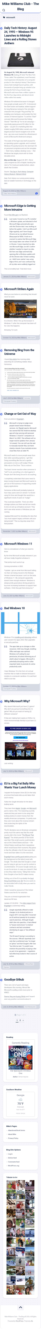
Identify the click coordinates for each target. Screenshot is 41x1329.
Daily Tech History (10, 193)
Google (23, 808)
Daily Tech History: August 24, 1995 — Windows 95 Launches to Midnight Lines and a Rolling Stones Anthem (20, 35)
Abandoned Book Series (16, 1130)
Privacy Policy (13, 1138)
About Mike (12, 1134)
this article (13, 359)
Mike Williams (21, 191)
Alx (32, 1321)
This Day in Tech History (18, 172)
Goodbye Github (14, 979)
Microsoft (31, 276)
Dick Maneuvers (30, 1007)
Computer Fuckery (10, 401)
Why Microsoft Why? (17, 701)
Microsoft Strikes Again (19, 289)
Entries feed (12, 1158)
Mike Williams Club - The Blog (20, 6)
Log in (10, 1154)
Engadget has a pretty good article (16, 857)
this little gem (14, 215)
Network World (21, 174)
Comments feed (13, 1162)
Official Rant (29, 964)
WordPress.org (13, 1166)
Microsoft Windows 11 (18, 543)
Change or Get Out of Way (20, 413)
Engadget (20, 419)
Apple (18, 808)
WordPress (19, 1321)
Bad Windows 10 (14, 608)
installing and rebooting (23, 637)
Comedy (27, 398)
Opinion (6, 967)
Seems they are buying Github (15, 997)
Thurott (21, 428)
